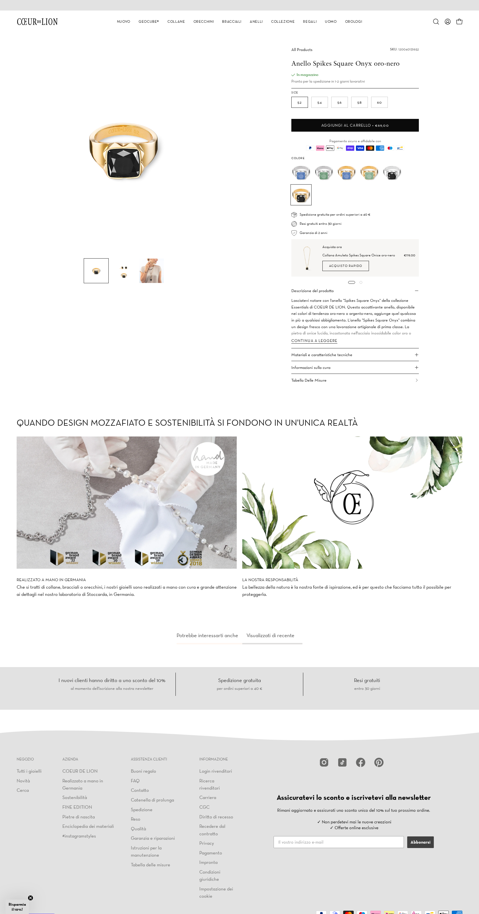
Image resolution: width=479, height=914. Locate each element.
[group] (239, 5)
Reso (135, 819)
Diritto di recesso (216, 816)
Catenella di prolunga (152, 799)
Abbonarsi (420, 842)
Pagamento (210, 852)
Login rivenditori (215, 771)
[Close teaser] (30, 898)
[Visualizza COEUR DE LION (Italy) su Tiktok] (342, 762)
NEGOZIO (25, 759)
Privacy (206, 843)
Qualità (138, 828)
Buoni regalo (143, 771)
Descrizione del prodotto (312, 290)
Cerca (23, 790)
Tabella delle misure (150, 864)
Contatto (140, 790)
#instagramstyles (79, 836)
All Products (301, 49)
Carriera (207, 797)
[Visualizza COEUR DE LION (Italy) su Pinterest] (378, 762)
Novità (23, 780)
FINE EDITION (77, 807)
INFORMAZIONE (213, 759)
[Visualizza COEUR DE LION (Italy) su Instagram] (324, 762)
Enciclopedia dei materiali (88, 826)
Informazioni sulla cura (310, 367)
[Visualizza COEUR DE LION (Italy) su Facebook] (360, 762)
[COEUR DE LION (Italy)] (37, 22)
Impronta (208, 862)
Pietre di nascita (78, 816)
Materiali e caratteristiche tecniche (321, 354)
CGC (204, 807)
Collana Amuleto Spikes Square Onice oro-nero (358, 255)
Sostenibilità (74, 797)
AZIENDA (70, 759)
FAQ (135, 780)
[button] (123, 22)
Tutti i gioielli (29, 771)
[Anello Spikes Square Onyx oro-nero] (96, 270)
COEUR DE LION (80, 771)
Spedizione (141, 809)
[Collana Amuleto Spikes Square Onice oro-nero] (307, 258)
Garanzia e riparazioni (153, 838)
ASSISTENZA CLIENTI (149, 759)
